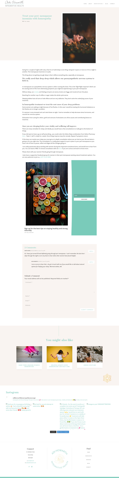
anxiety (36, 92)
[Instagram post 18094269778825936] (100, 416)
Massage (88, 459)
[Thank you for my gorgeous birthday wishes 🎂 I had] (19, 416)
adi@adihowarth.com (31, 462)
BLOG (106, 3)
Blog (88, 463)
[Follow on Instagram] (32, 467)
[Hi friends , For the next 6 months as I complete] (73, 416)
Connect (88, 467)
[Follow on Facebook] (29, 467)
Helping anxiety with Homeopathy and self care (59, 365)
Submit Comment (87, 309)
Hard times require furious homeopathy (29, 365)
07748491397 (31, 460)
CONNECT (112, 3)
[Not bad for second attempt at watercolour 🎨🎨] (46, 416)
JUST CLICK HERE (45, 157)
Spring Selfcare (90, 365)
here (23, 136)
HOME (85, 3)
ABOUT (90, 3)
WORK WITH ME (98, 3)
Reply (91, 251)
